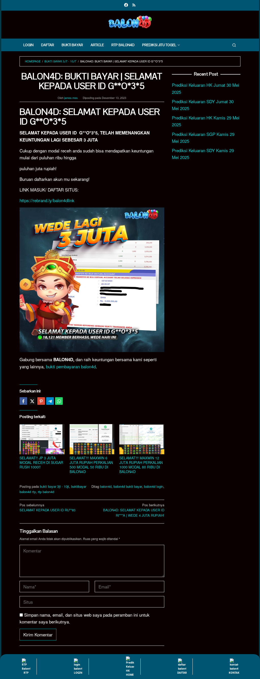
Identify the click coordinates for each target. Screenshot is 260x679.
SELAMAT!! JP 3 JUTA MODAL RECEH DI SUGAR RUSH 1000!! (41, 462)
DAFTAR (182, 672)
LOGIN (78, 672)
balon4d (105, 486)
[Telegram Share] (50, 401)
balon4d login (153, 486)
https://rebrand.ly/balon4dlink (47, 200)
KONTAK (234, 672)
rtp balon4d (46, 491)
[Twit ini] (32, 401)
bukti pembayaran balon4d (71, 366)
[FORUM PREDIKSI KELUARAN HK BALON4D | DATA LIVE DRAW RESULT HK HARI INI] (129, 21)
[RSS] (134, 5)
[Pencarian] (234, 45)
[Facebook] (126, 5)
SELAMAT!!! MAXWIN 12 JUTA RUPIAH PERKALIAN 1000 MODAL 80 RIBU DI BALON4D (141, 464)
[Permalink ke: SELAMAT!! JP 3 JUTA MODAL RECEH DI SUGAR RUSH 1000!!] (42, 439)
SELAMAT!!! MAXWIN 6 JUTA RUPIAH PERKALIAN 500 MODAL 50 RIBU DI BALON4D (91, 464)
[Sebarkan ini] (23, 401)
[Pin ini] (41, 401)
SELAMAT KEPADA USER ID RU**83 (47, 507)
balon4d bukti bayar (127, 486)
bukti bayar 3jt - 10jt (54, 486)
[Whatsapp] (59, 401)
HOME (130, 674)
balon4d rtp (28, 491)
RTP (26, 672)
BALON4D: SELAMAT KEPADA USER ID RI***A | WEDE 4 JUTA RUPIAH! (133, 510)
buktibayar (78, 486)
